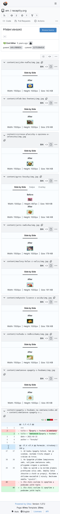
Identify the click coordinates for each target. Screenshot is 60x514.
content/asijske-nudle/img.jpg (23, 62)
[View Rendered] (51, 66)
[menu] (56, 56)
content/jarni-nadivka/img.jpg (23, 225)
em (7, 10)
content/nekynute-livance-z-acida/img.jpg (29, 298)
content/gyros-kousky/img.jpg (22, 177)
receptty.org (19, 10)
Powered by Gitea (23, 504)
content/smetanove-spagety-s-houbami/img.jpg (31, 370)
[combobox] (43, 56)
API (47, 511)
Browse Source (48, 30)
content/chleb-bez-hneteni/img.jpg (25, 99)
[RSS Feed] (4, 15)
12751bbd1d (38, 47)
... (5, 36)
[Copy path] (42, 62)
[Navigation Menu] (56, 3)
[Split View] (50, 56)
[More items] (56, 21)
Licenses (38, 511)
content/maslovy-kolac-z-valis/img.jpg (27, 261)
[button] (12, 15)
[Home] (5, 3)
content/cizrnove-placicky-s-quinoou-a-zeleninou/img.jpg (28, 135)
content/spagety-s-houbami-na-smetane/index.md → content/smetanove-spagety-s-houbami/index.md (32, 411)
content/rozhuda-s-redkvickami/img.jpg (27, 334)
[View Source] (46, 66)
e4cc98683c (16, 47)
